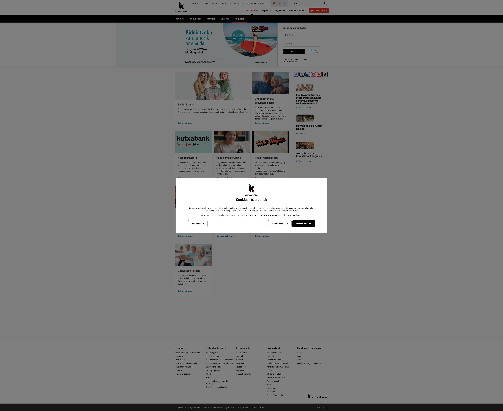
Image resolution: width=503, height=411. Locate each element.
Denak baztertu (280, 223)
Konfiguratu (198, 223)
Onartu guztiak (303, 223)
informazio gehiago (270, 215)
